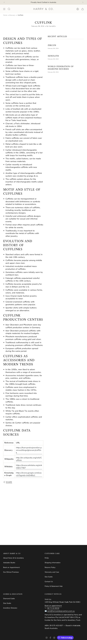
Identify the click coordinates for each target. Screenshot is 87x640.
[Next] (83, 2)
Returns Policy (50, 567)
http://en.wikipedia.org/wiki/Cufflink (29, 459)
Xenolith (53, 56)
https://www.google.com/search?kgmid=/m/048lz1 (28, 474)
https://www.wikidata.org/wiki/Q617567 (29, 466)
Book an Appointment (11, 567)
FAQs (47, 558)
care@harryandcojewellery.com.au (61, 611)
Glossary (12, 15)
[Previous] (4, 2)
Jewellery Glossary (10, 608)
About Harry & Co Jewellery (13, 558)
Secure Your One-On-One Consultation (43, 2)
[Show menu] (4, 9)
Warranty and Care (52, 572)
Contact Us (49, 581)
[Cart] (82, 9)
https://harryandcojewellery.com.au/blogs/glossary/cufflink (29, 450)
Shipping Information (52, 563)
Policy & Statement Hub (54, 586)
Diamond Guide (9, 598)
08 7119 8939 (53, 608)
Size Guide (49, 577)
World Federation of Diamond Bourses (61, 67)
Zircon (52, 45)
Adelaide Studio (9, 563)
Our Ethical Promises (11, 572)
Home (5, 15)
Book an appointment (53, 605)
